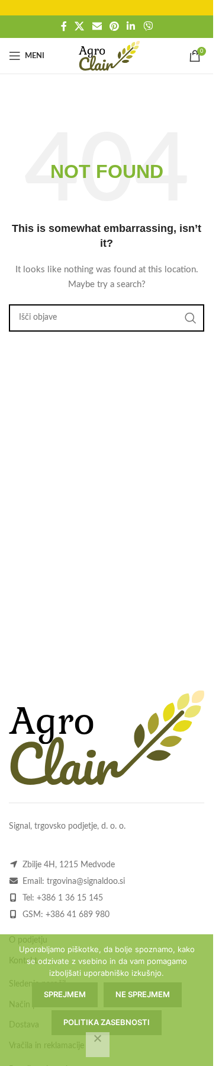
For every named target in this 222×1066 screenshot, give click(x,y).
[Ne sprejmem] (98, 1044)
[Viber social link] (147, 26)
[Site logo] (109, 56)
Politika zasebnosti (106, 1022)
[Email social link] (96, 26)
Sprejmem (65, 994)
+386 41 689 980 (78, 915)
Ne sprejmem (142, 994)
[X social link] (79, 26)
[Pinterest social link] (114, 26)
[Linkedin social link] (131, 26)
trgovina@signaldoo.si (86, 881)
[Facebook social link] (64, 26)
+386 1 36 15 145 (70, 898)
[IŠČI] (190, 318)
